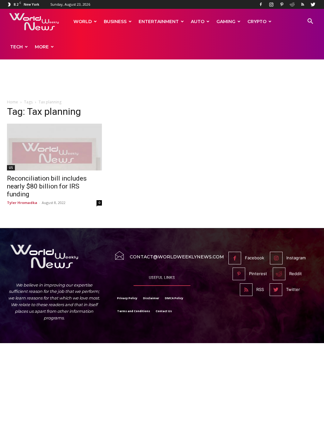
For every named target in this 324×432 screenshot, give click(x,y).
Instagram (296, 257)
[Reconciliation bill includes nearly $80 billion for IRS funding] (54, 147)
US (11, 167)
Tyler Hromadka (22, 202)
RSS (260, 289)
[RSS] (302, 4)
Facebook (254, 257)
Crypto (256, 21)
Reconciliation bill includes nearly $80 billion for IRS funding (47, 186)
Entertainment (159, 21)
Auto (197, 21)
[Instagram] (271, 4)
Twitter (293, 289)
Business (115, 21)
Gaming (225, 21)
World (82, 21)
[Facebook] (260, 4)
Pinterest (258, 273)
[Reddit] (292, 4)
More (42, 47)
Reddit (295, 273)
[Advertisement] (162, 82)
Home (12, 102)
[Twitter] (313, 4)
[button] (310, 22)
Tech (16, 47)
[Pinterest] (281, 4)
